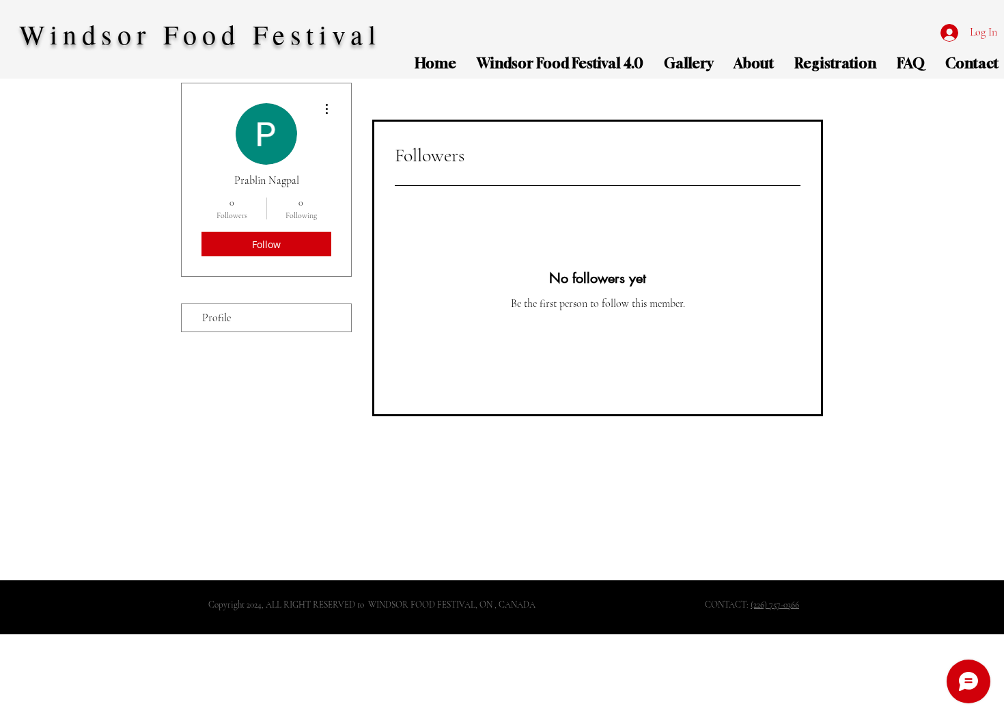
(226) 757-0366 (775, 604)
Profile (216, 318)
